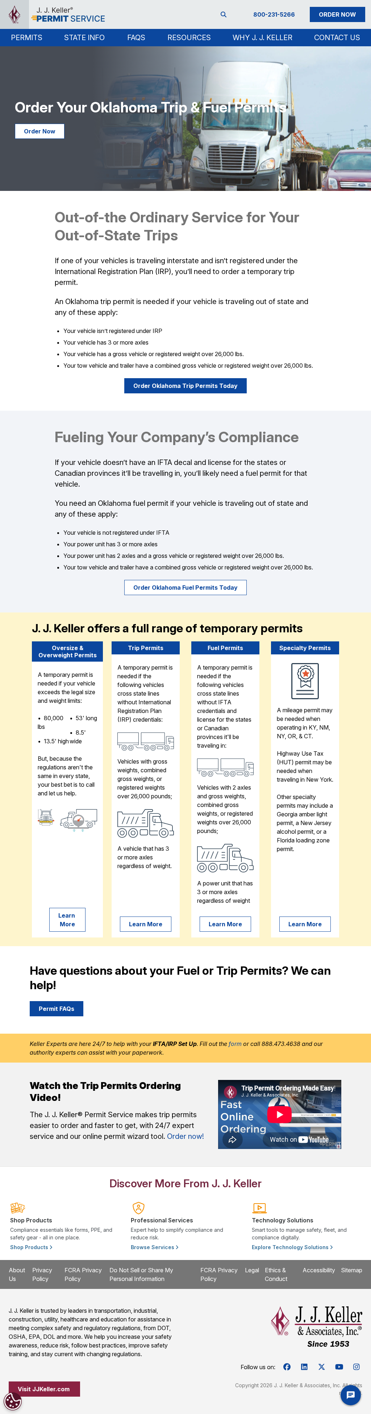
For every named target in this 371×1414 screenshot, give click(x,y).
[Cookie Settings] (13, 1401)
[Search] (225, 14)
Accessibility (319, 1270)
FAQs (136, 37)
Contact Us (337, 37)
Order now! (185, 1136)
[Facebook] (287, 1367)
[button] (26, 37)
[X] (322, 1367)
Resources (189, 37)
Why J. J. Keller (262, 37)
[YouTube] (339, 1367)
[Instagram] (356, 1367)
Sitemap (351, 1270)
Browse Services (153, 1247)
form (235, 1043)
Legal (252, 1270)
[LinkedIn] (304, 1367)
